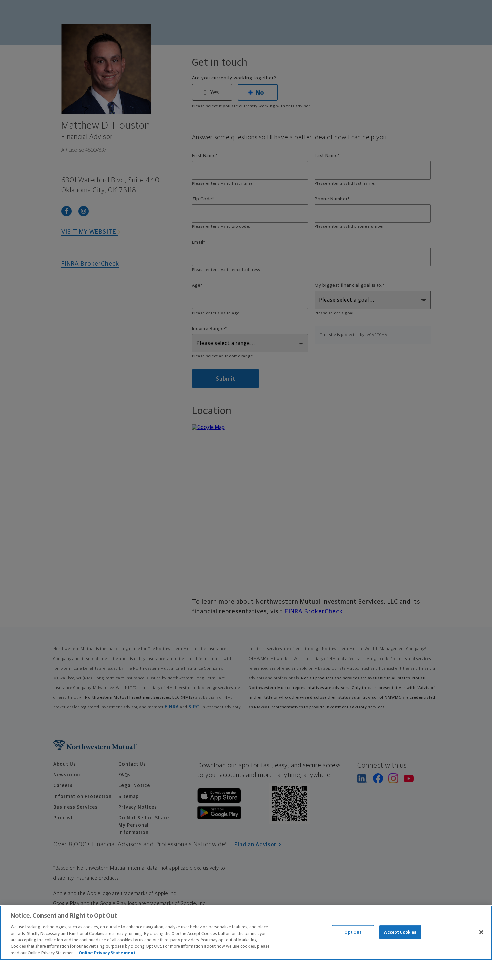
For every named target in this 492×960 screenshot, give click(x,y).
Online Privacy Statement (107, 953)
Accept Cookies (400, 932)
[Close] (481, 931)
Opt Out (352, 932)
